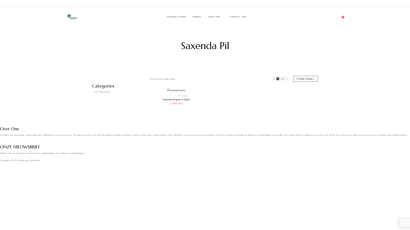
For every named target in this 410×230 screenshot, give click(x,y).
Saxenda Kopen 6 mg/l (176, 99)
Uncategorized (102, 91)
